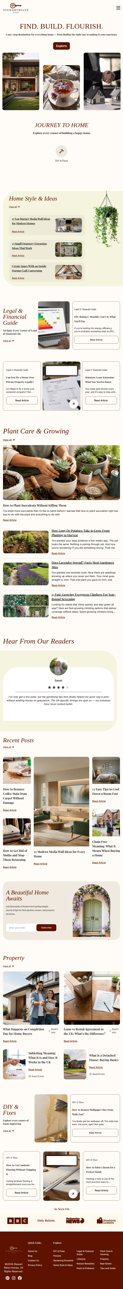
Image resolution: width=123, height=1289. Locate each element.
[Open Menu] (118, 8)
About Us (32, 1251)
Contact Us (33, 1260)
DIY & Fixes (78, 1102)
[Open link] (73, 403)
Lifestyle (81, 1259)
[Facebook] (20, 1278)
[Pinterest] (7, 1278)
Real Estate (105, 1263)
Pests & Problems (85, 1268)
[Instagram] (14, 1278)
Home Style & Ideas (63, 1265)
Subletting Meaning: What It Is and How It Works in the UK (42, 1057)
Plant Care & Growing (106, 1253)
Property (104, 1259)
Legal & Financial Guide (85, 309)
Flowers (57, 1255)
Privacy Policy (35, 1265)
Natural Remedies (85, 1263)
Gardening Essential (63, 1260)
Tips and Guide (108, 1268)
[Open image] (61, 472)
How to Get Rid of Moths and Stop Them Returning (15, 855)
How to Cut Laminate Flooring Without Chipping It (21, 1170)
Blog (30, 1255)
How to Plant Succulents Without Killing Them (34, 505)
